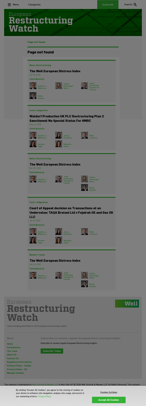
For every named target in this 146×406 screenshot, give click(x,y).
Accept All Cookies (108, 400)
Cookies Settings (108, 392)
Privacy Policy (44, 396)
